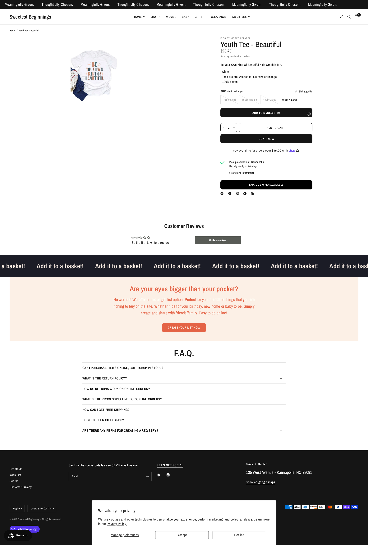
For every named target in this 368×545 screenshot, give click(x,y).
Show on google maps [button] (260, 482)
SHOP (154, 17)
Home (138, 17)
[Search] (349, 16)
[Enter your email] (148, 476)
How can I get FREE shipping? (106, 409)
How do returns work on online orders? (116, 389)
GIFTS (198, 17)
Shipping (224, 56)
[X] (230, 193)
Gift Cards (16, 469)
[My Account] (341, 16)
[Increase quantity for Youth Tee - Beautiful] (234, 127)
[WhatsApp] (245, 193)
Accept (182, 535)
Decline (239, 535)
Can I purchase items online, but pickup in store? (122, 368)
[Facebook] (222, 193)
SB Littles (239, 17)
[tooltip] (309, 114)
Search (14, 481)
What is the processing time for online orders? (122, 399)
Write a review (217, 240)
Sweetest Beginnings (30, 16)
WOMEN (171, 17)
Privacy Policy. (117, 523)
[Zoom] (124, 44)
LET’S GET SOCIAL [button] (170, 465)
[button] (266, 184)
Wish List (15, 475)
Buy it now (266, 139)
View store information (242, 172)
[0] (355, 16)
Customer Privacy (21, 487)
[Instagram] (171, 475)
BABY (185, 17)
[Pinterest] (238, 193)
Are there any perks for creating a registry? (120, 430)
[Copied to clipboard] (253, 193)
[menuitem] (139, 16)
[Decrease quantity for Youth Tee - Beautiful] (223, 127)
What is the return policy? (104, 378)
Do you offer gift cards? (103, 420)
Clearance (219, 17)
